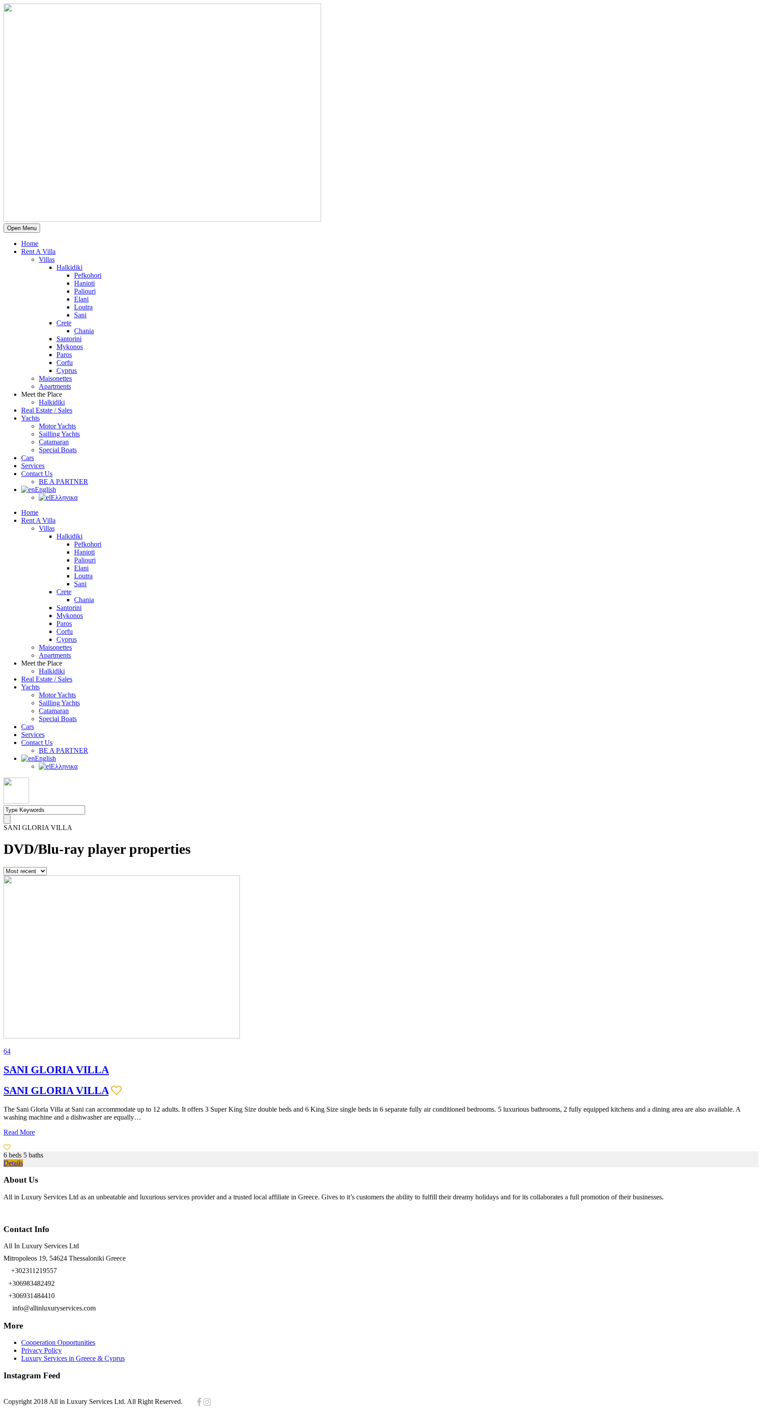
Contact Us (36, 473)
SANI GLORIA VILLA (56, 1070)
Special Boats (58, 450)
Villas (47, 259)
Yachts (30, 418)
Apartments (55, 386)
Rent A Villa (38, 251)
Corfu (64, 362)
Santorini (69, 338)
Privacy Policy (41, 1350)
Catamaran (54, 442)
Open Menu (22, 228)
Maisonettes (55, 378)
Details (13, 1163)
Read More (19, 1132)
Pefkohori (87, 275)
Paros (64, 354)
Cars (27, 458)
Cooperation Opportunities (58, 1342)
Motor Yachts (57, 426)
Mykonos (69, 346)
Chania (84, 331)
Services (33, 465)
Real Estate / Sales (46, 410)
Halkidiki (69, 267)
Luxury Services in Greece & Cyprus (73, 1358)
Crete (63, 323)
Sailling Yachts (59, 434)
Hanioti (84, 283)
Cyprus (66, 370)
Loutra (83, 307)
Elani (81, 299)
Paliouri (85, 291)
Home (29, 243)
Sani (80, 315)
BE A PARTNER (63, 481)
